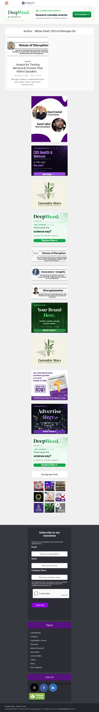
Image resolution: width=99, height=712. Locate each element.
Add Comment (36, 75)
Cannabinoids (35, 633)
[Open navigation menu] (6, 3)
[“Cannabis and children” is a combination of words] (49, 497)
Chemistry (34, 644)
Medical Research (37, 648)
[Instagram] (34, 688)
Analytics (27, 61)
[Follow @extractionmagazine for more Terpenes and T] (38, 508)
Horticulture (34, 652)
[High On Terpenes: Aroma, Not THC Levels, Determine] (49, 486)
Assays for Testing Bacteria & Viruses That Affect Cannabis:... (28, 68)
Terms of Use (21, 706)
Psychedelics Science (38, 640)
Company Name (39, 570)
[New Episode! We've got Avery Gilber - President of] (60, 508)
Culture (33, 660)
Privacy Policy (10, 706)
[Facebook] (44, 688)
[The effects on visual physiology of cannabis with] (38, 497)
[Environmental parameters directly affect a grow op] (49, 508)
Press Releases (36, 667)
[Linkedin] (53, 688)
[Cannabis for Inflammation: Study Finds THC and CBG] (38, 486)
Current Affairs (36, 656)
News (32, 663)
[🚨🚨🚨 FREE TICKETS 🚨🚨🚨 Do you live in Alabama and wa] (60, 497)
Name (34, 559)
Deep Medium (64, 709)
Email (34, 547)
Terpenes (34, 636)
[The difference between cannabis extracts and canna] (60, 486)
